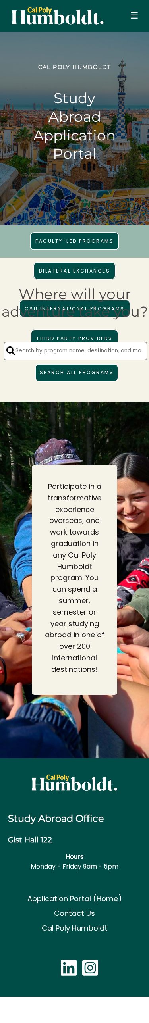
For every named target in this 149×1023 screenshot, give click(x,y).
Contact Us (74, 913)
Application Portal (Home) (74, 899)
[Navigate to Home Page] (57, 16)
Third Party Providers (74, 338)
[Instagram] (90, 972)
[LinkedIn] (69, 972)
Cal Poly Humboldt (75, 928)
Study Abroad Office (56, 818)
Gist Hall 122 (30, 839)
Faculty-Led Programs (74, 241)
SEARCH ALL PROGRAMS (77, 372)
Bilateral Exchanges (74, 270)
